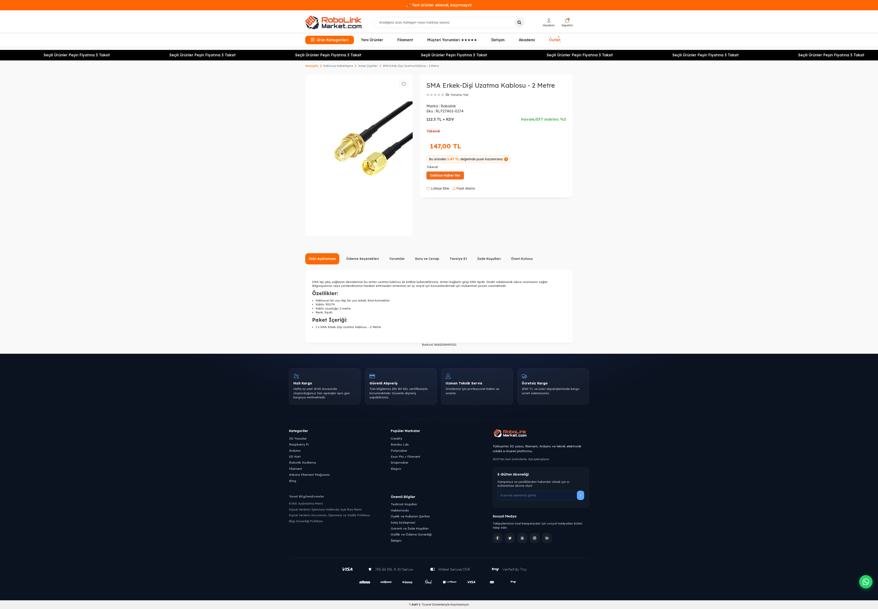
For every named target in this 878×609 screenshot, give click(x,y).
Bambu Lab (400, 444)
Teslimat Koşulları (404, 504)
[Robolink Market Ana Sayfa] (541, 434)
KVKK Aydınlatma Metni (306, 503)
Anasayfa (311, 66)
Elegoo (396, 468)
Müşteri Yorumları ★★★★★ (452, 40)
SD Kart (295, 456)
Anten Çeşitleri (367, 66)
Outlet (555, 39)
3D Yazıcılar (298, 438)
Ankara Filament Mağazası (309, 474)
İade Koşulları (489, 259)
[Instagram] (534, 538)
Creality (396, 438)
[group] (359, 155)
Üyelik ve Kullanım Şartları (410, 516)
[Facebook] (497, 538)
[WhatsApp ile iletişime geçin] (866, 581)
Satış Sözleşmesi (403, 522)
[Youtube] (522, 538)
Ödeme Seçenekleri (362, 259)
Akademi (527, 40)
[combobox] (449, 22)
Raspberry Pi (299, 444)
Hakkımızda (400, 510)
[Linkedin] (547, 538)
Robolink (448, 106)
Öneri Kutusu (522, 259)
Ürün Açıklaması (322, 259)
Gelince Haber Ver (445, 175)
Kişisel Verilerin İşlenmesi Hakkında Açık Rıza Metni (325, 509)
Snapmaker (399, 462)
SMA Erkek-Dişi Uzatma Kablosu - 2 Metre (411, 66)
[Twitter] (510, 538)
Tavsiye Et (458, 259)
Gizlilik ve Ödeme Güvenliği (411, 534)
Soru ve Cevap (427, 259)
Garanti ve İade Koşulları (409, 528)
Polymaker (399, 450)
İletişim (498, 40)
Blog (292, 481)
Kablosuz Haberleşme (338, 66)
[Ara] (519, 22)
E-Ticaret (425, 604)
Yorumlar (397, 259)
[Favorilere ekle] (403, 83)
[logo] (333, 22)
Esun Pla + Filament (405, 456)
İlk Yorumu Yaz (456, 95)
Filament (405, 40)
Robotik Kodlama (302, 462)
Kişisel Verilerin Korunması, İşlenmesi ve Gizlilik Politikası (329, 515)
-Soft (414, 604)
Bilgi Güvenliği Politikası (306, 521)
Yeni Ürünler (372, 40)
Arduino (295, 450)
